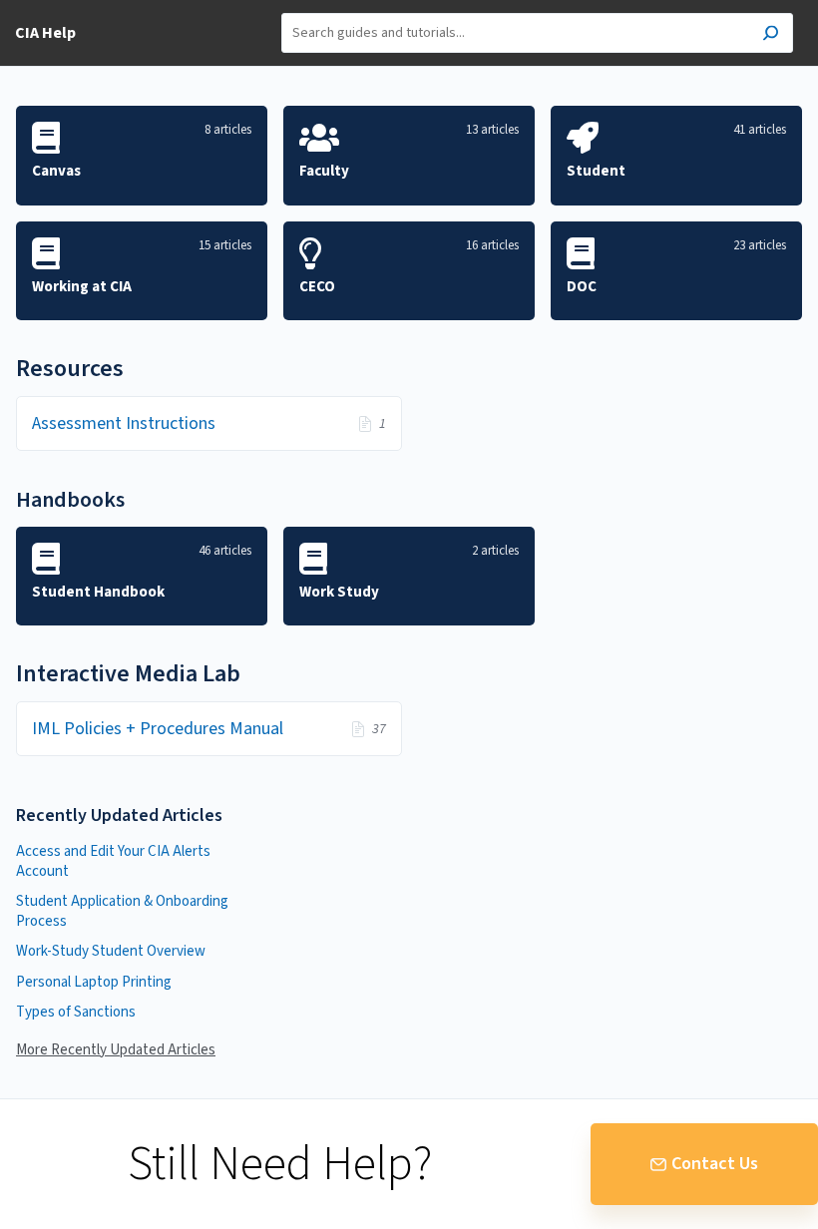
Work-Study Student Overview (110, 951)
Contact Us (714, 1163)
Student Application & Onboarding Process (122, 911)
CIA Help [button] (45, 33)
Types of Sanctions (76, 1012)
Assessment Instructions (123, 423)
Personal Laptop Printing (94, 982)
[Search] (770, 35)
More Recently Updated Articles (115, 1050)
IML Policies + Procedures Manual (157, 728)
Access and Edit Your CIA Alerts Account (113, 861)
